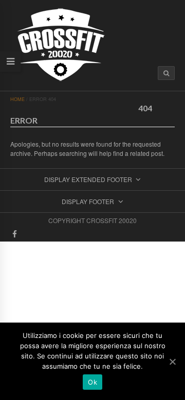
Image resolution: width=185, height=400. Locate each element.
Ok (92, 382)
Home (17, 99)
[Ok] (172, 361)
